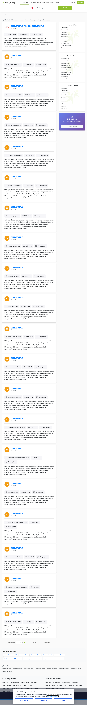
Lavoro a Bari (64, 76)
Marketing (63, 106)
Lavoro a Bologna (66, 72)
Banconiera (64, 41)
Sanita (62, 99)
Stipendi (35, 2)
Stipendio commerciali (11, 655)
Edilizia (62, 104)
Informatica (64, 88)
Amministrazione (65, 93)
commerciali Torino (40, 668)
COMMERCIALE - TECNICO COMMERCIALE (27, 26)
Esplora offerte (9, 14)
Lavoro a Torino (65, 65)
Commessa (64, 32)
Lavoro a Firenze (65, 74)
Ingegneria (64, 108)
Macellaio (63, 48)
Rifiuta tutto (43, 700)
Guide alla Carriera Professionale (50, 2)
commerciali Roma (6, 668)
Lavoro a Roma (65, 58)
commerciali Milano (17, 668)
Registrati (80, 2)
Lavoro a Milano (65, 61)
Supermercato (65, 43)
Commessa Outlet (66, 34)
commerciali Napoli (28, 668)
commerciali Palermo (52, 668)
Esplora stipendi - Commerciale (32, 659)
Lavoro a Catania (65, 79)
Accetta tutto (24, 700)
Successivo (46, 642)
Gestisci (63, 700)
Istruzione (63, 102)
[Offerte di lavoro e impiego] (9, 2)
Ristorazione (64, 95)
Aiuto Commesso (66, 45)
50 (40, 642)
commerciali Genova (64, 668)
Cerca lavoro (25, 2)
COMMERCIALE (17, 56)
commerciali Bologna (76, 668)
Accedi (73, 2)
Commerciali (18, 14)
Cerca (65, 8)
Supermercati (64, 39)
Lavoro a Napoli (65, 63)
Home (3, 14)
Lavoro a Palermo (66, 67)
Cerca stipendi (73, 127)
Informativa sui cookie (52, 696)
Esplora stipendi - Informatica (13, 659)
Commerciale (64, 30)
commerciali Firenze (7, 671)
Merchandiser (64, 36)
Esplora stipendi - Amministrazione (53, 659)
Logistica (63, 97)
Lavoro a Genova (65, 70)
